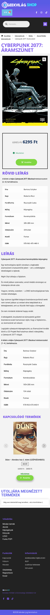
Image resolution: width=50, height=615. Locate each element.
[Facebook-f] (4, 599)
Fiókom (6, 561)
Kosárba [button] (26, 478)
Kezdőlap (7, 36)
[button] (45, 24)
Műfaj (31, 36)
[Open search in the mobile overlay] (16, 24)
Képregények (19, 36)
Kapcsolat (7, 558)
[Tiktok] (12, 599)
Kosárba (27, 162)
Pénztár (6, 565)
